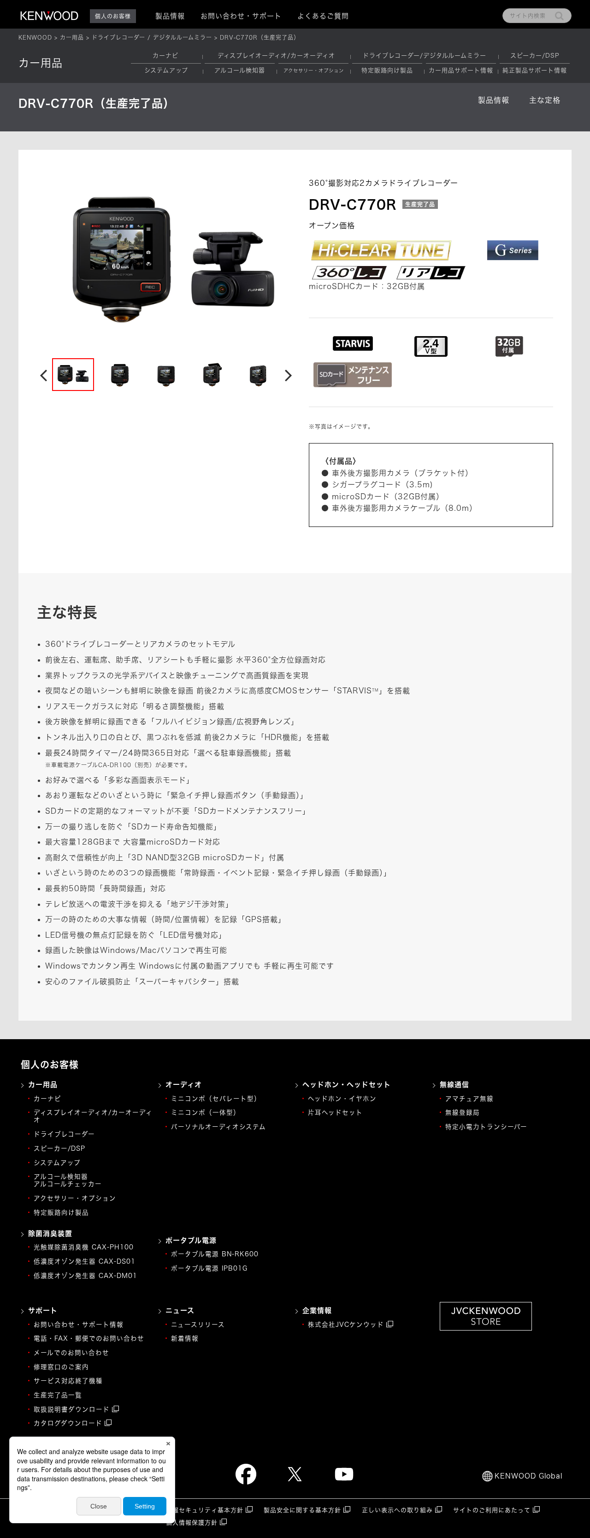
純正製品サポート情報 (534, 70)
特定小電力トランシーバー (486, 1127)
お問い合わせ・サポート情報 (79, 1324)
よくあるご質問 (323, 15)
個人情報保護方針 (192, 1523)
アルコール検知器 (239, 70)
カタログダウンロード (68, 1423)
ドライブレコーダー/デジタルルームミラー (424, 56)
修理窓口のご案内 (61, 1367)
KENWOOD (35, 37)
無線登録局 (462, 1112)
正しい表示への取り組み (397, 1510)
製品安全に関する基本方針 (302, 1510)
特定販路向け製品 (387, 70)
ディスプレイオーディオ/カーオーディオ (276, 56)
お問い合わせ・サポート (241, 15)
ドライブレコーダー (64, 1134)
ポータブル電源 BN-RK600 (215, 1254)
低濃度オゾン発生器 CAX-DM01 (85, 1275)
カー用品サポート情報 (461, 70)
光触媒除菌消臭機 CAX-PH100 (84, 1247)
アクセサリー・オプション (75, 1198)
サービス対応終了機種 (68, 1381)
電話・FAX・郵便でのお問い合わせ (89, 1338)
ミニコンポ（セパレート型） (216, 1098)
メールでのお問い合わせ (71, 1352)
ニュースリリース (198, 1324)
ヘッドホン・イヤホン (342, 1098)
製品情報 (493, 100)
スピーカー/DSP (535, 56)
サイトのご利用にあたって (492, 1510)
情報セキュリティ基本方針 (204, 1510)
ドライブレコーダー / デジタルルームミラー (152, 37)
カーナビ (165, 56)
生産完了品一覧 (58, 1395)
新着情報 (185, 1338)
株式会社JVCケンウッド (346, 1324)
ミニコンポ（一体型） (205, 1112)
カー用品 (72, 37)
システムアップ (166, 70)
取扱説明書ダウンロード (72, 1409)
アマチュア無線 (469, 1098)
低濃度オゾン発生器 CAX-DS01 (85, 1261)
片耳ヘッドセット (335, 1112)
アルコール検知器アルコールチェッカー (68, 1180)
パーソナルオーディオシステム (218, 1127)
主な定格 (544, 100)
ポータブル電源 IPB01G (209, 1268)
